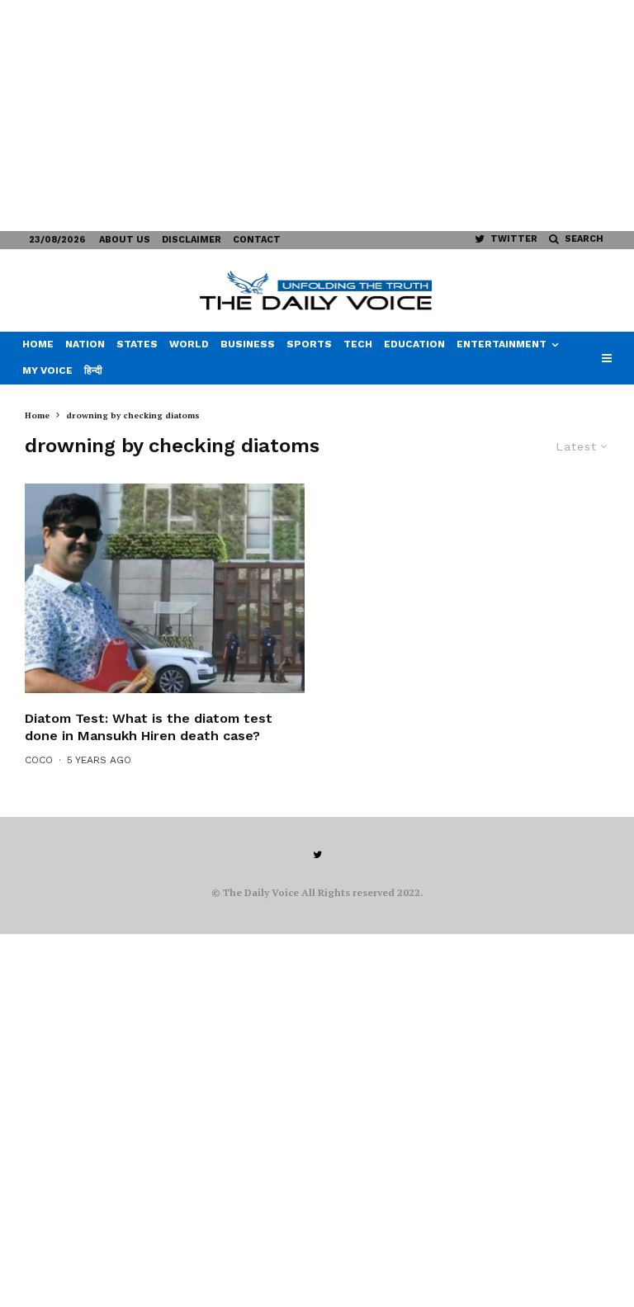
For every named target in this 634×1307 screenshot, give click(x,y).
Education (414, 344)
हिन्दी (93, 370)
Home (38, 344)
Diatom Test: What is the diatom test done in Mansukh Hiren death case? (148, 726)
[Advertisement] (317, 115)
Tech (357, 344)
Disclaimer (191, 239)
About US (124, 239)
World (189, 344)
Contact (257, 239)
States (137, 344)
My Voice (47, 370)
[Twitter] (317, 855)
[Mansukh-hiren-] (165, 588)
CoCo (39, 760)
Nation (85, 344)
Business (247, 344)
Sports (309, 344)
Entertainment (501, 344)
